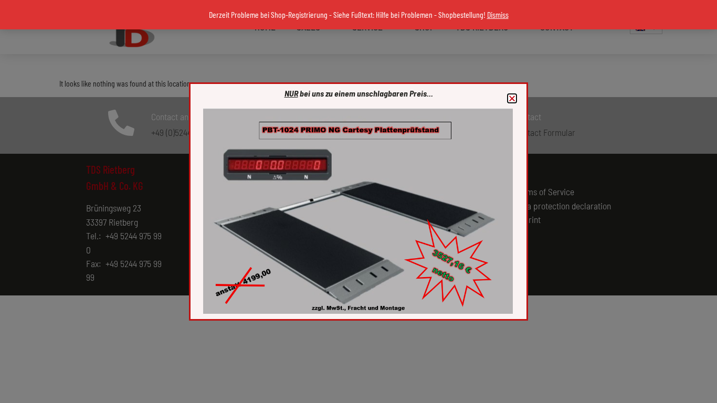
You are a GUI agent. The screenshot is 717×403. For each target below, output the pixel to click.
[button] (512, 98)
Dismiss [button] (498, 14)
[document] (358, 201)
